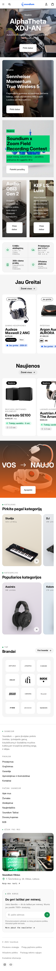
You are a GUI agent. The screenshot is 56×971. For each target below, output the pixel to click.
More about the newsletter (18, 928)
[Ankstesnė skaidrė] (4, 33)
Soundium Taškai (10, 812)
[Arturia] (12, 666)
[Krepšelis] (52, 4)
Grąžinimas (7, 766)
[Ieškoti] (9, 4)
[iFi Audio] (28, 680)
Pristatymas (8, 762)
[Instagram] (4, 964)
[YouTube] (10, 964)
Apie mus (6, 793)
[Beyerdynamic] (44, 708)
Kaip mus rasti (9, 884)
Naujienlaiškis (8, 807)
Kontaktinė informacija (11, 958)
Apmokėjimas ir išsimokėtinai (16, 776)
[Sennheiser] (28, 708)
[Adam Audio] (44, 666)
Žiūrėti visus (26, 289)
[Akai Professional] (12, 694)
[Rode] (44, 680)
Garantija (6, 771)
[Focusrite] (44, 694)
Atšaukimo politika (10, 953)
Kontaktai (6, 780)
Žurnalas (6, 798)
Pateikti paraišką (17, 169)
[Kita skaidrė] (52, 33)
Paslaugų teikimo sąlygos (31, 953)
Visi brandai (42, 650)
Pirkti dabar (28, 48)
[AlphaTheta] (28, 666)
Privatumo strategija (10, 947)
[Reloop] (12, 680)
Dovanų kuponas (10, 817)
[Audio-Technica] (28, 694)
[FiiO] (12, 708)
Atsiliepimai (7, 803)
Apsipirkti (28, 490)
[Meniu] (3, 4)
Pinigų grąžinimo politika (32, 947)
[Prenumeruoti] (47, 914)
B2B (4, 822)
